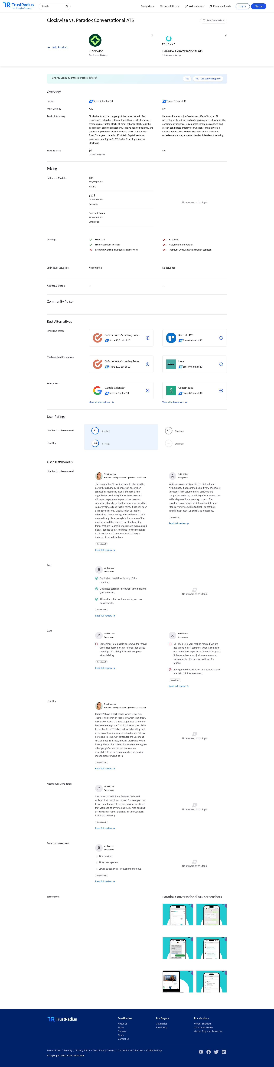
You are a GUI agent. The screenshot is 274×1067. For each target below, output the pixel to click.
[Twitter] (216, 1051)
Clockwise (96, 51)
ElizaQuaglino (110, 474)
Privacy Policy (83, 1050)
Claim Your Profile (203, 1027)
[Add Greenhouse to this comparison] (221, 390)
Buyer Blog (161, 1027)
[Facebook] (208, 1051)
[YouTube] (201, 1051)
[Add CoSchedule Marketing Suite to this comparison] (148, 338)
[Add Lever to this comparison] (221, 364)
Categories (146, 6)
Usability (51, 443)
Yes (187, 79)
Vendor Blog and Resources (208, 1031)
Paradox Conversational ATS (182, 51)
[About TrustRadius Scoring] (91, 101)
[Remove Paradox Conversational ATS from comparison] (225, 35)
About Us (122, 1024)
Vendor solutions (168, 6)
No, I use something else (208, 79)
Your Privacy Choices (103, 1050)
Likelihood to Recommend (60, 430)
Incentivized (101, 544)
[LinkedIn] (223, 1051)
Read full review (103, 550)
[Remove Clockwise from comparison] (152, 35)
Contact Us (123, 1039)
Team (121, 1027)
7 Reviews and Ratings (171, 55)
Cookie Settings (154, 1050)
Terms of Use (53, 1050)
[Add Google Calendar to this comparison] (148, 390)
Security (68, 1050)
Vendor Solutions (202, 1024)
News (121, 1035)
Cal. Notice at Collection (130, 1050)
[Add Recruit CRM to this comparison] (221, 338)
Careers (122, 1031)
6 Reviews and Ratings (98, 55)
